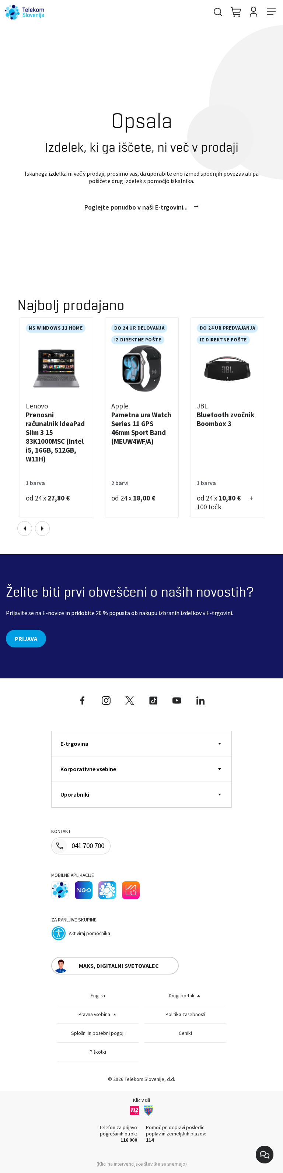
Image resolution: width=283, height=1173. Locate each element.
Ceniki (185, 1033)
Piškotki (98, 1052)
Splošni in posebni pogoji (98, 1033)
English (98, 996)
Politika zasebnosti (185, 1014)
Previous (24, 528)
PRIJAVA (26, 638)
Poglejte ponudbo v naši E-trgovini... (136, 207)
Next (42, 528)
